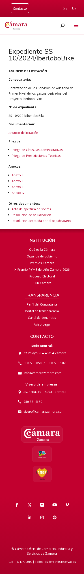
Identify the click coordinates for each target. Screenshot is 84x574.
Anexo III (18, 187)
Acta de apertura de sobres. (32, 209)
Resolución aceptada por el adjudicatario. (42, 221)
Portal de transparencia (42, 311)
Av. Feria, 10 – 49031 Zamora (45, 392)
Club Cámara (42, 283)
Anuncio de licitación (23, 133)
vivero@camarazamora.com (44, 411)
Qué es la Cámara (42, 249)
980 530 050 (33, 363)
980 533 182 (57, 363)
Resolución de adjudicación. (32, 215)
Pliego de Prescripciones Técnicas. (36, 155)
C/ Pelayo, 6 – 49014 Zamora (45, 353)
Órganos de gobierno (42, 256)
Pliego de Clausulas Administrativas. (37, 150)
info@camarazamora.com (43, 373)
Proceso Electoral (42, 276)
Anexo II (18, 181)
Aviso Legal (42, 324)
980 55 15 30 (33, 401)
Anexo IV (18, 193)
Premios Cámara (42, 263)
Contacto (20, 8)
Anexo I (17, 175)
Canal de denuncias (42, 317)
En (74, 8)
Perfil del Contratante (42, 304)
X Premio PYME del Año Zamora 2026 (42, 269)
